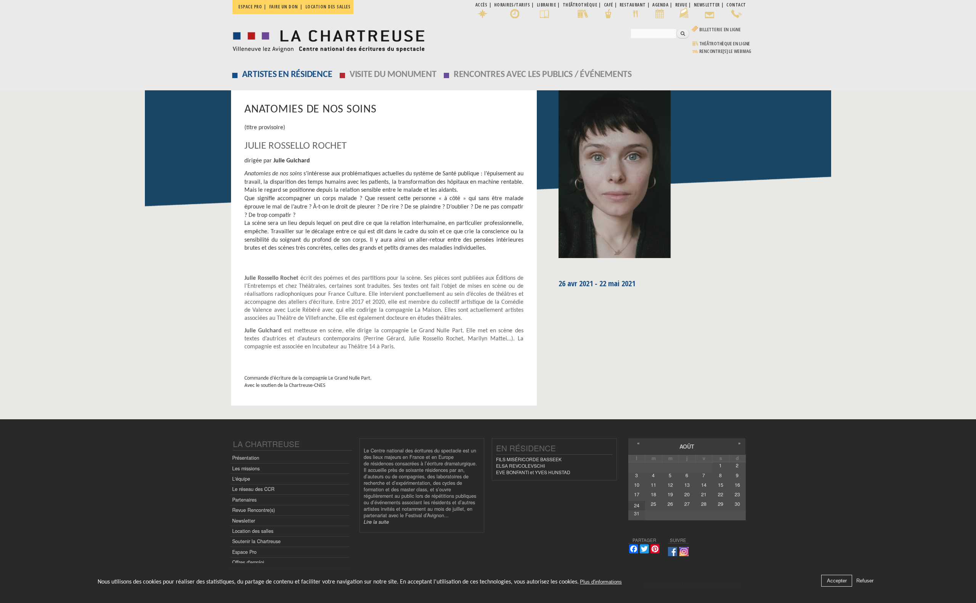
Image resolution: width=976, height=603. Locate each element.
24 (636, 505)
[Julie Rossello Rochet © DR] (652, 176)
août (686, 446)
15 (720, 484)
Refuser (864, 581)
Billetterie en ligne (720, 29)
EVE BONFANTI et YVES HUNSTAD (533, 472)
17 (636, 494)
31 (636, 513)
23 (737, 494)
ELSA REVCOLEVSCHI (520, 465)
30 (737, 503)
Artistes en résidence (287, 74)
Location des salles (328, 7)
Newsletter (243, 520)
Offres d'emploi (248, 562)
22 (720, 494)
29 (720, 503)
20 (687, 494)
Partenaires (244, 499)
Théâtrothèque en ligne (724, 43)
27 (687, 503)
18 (653, 494)
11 (653, 484)
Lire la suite (376, 521)
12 (670, 484)
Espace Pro (244, 551)
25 (653, 503)
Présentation (245, 457)
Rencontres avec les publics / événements (543, 74)
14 (703, 484)
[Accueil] (326, 39)
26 (670, 503)
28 (703, 503)
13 (687, 484)
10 (636, 484)
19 (670, 494)
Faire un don (283, 7)
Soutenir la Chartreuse (256, 541)
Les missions (246, 468)
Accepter (837, 581)
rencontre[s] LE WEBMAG (725, 51)
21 (703, 494)
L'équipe (241, 478)
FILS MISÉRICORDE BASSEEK (529, 459)
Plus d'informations (601, 582)
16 (737, 484)
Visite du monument (393, 74)
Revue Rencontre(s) (253, 510)
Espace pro (250, 7)
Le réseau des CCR (253, 489)
